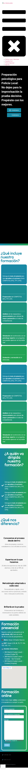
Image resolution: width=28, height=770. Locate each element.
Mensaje (6, 720)
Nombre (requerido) (9, 709)
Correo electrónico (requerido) (12, 714)
